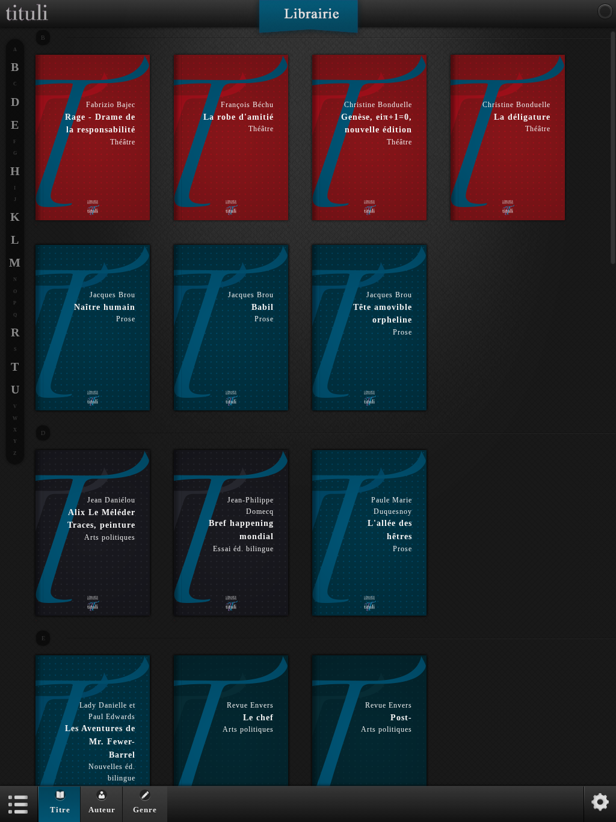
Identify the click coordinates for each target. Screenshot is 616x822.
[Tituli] (27, 5)
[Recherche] (605, 11)
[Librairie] (308, 20)
